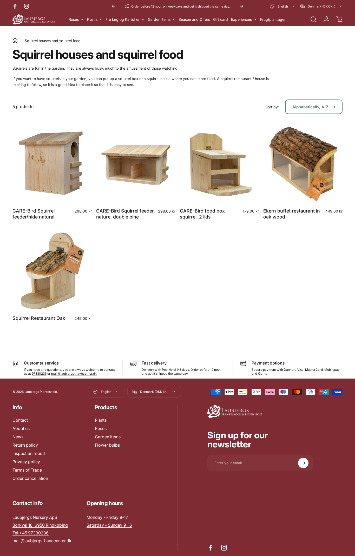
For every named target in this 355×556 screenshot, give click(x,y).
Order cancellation (30, 478)
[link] (107, 517)
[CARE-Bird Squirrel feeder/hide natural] (52, 164)
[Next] (241, 6)
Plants (101, 420)
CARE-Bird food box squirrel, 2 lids (202, 214)
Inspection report (28, 453)
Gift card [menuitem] (220, 19)
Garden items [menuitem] (159, 19)
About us (21, 428)
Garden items (108, 436)
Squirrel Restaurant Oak (38, 318)
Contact (20, 420)
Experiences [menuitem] (241, 19)
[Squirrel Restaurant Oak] (52, 271)
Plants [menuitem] (92, 19)
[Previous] (113, 6)
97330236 (39, 373)
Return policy (25, 445)
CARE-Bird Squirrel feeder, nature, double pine (125, 214)
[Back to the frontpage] (15, 40)
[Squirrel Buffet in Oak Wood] (303, 164)
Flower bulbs (107, 445)
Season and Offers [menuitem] (194, 19)
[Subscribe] (303, 463)
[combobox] (282, 6)
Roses (101, 428)
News (17, 436)
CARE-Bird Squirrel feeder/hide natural (33, 214)
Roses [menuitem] (74, 19)
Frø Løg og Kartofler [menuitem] (123, 19)
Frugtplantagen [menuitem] (273, 19)
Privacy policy (26, 461)
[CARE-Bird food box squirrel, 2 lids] (219, 164)
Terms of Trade (27, 470)
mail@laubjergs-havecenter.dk (74, 373)
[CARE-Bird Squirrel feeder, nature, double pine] (135, 164)
